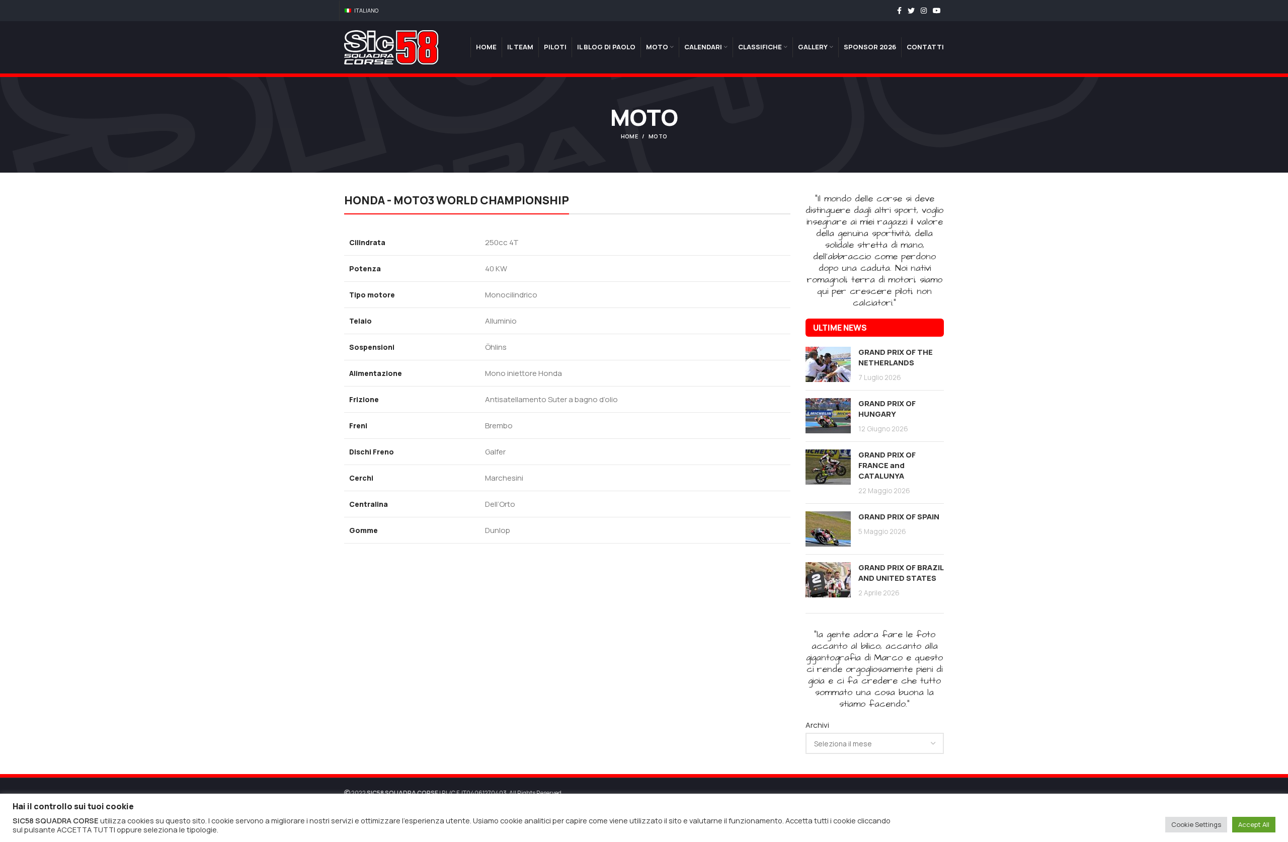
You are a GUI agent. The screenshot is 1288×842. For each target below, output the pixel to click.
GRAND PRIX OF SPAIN (898, 516)
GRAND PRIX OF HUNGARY (887, 408)
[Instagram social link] (924, 10)
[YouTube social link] (937, 10)
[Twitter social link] (911, 10)
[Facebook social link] (899, 10)
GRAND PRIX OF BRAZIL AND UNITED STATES (900, 572)
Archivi (817, 725)
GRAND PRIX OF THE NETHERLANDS (895, 357)
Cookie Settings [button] (1196, 824)
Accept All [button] (1253, 824)
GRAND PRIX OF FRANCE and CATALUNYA (887, 465)
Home (629, 136)
